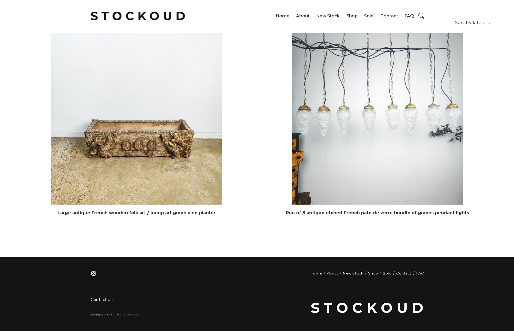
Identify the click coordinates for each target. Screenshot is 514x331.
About (303, 15)
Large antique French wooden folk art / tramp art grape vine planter (137, 212)
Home (282, 15)
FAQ (409, 15)
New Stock (328, 15)
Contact (389, 15)
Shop (352, 15)
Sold (369, 15)
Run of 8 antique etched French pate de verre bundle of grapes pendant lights (377, 212)
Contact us (101, 299)
